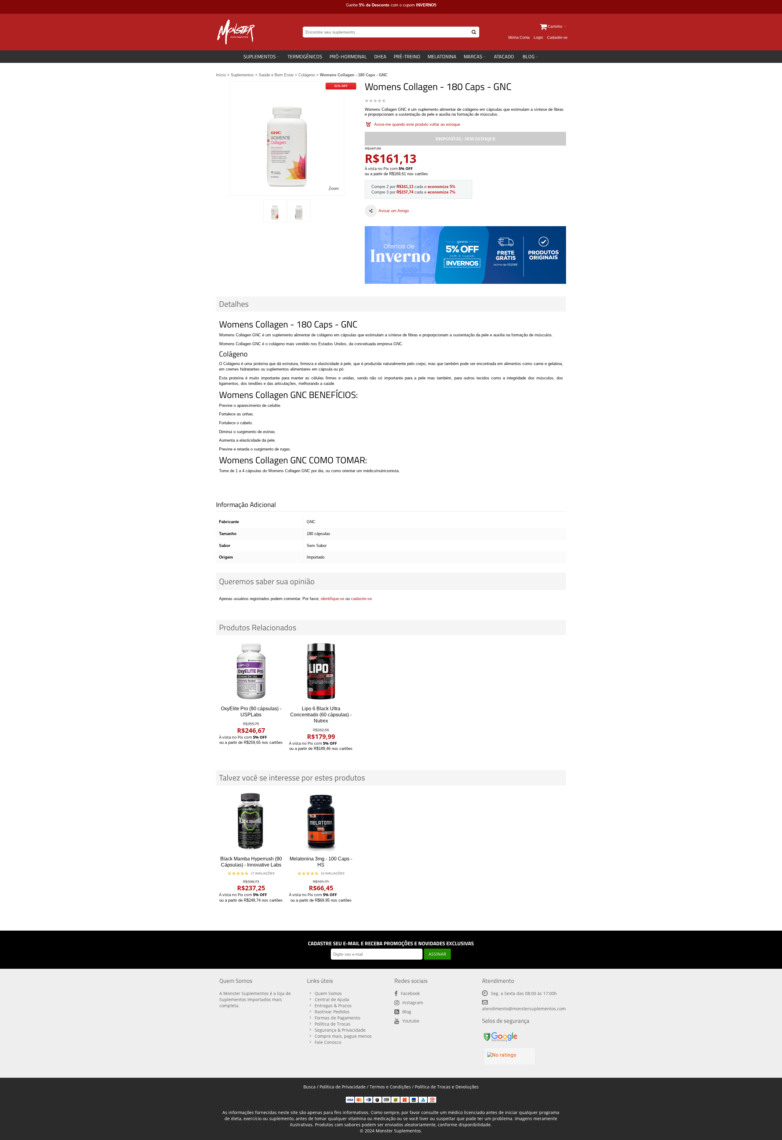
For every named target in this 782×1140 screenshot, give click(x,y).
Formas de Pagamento (337, 1018)
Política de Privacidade (343, 1087)
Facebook (410, 993)
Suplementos (242, 75)
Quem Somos (328, 993)
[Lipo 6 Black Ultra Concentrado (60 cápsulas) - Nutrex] (321, 671)
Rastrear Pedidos (332, 1012)
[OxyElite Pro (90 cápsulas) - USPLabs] (251, 671)
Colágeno (306, 75)
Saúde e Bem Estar (276, 75)
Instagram (412, 1002)
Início (221, 75)
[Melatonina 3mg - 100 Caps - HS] (321, 821)
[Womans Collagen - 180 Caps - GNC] (274, 211)
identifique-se (332, 598)
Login (538, 37)
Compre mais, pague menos (343, 1036)
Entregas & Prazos (333, 1005)
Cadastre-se (557, 37)
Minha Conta (519, 37)
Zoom (334, 188)
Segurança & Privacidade (340, 1030)
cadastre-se (361, 598)
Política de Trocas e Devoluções (447, 1087)
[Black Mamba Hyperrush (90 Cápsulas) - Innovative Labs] (251, 821)
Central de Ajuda (332, 999)
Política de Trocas (332, 1024)
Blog (406, 1012)
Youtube (410, 1021)
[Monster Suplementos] (235, 32)
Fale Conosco (328, 1042)
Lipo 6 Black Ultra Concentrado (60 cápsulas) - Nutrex (321, 714)
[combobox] (391, 32)
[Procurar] (474, 32)
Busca (309, 1087)
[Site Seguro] (500, 1033)
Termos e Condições (390, 1087)
